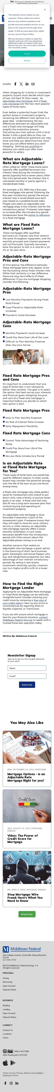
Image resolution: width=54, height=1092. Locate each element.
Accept (27, 53)
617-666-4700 (9, 960)
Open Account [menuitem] (9, 986)
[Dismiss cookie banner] (45, 10)
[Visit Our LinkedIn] (17, 1083)
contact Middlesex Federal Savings (25, 619)
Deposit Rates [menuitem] (9, 989)
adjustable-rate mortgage (18, 101)
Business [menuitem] (8, 1000)
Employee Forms (10, 1075)
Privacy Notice (23, 1073)
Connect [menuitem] (8, 1025)
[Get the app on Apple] (5, 1063)
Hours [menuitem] (5, 1037)
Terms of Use (9, 1073)
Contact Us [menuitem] (8, 1030)
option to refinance (39, 215)
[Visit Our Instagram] (11, 1083)
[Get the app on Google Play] (13, 1063)
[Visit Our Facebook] (5, 1083)
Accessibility (36, 1073)
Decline (27, 60)
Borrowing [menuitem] (7, 982)
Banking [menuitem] (6, 1005)
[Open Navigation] (50, 18)
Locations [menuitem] (7, 1034)
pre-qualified (32, 146)
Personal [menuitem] (8, 973)
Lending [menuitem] (6, 1009)
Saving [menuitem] (6, 978)
